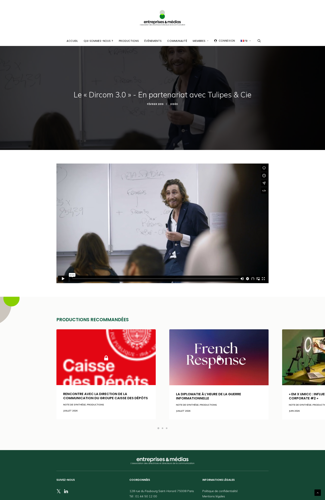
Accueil (72, 41)
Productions (129, 41)
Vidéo (174, 104)
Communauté (177, 41)
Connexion (227, 41)
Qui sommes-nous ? (98, 41)
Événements (153, 41)
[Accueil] (162, 460)
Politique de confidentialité (220, 491)
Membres (199, 41)
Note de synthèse (74, 404)
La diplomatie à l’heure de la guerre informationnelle (208, 396)
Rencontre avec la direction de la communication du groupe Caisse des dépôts (105, 395)
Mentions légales (213, 496)
